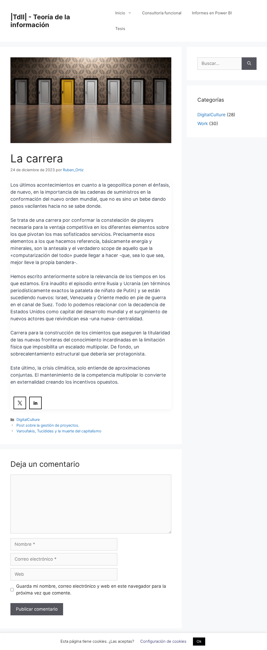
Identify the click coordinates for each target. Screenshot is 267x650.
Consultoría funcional (161, 12)
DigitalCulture (28, 419)
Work (202, 123)
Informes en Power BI (212, 12)
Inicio (120, 12)
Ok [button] (199, 641)
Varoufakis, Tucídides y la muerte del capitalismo (58, 431)
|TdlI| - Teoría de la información (40, 21)
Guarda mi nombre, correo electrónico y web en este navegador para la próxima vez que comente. (91, 590)
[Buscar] (249, 63)
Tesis (120, 28)
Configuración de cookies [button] (163, 641)
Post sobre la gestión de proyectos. (47, 425)
